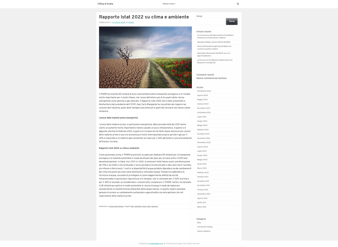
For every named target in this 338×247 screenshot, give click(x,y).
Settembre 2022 (204, 143)
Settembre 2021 (203, 194)
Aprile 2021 (201, 203)
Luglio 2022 (201, 151)
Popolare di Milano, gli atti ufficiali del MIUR (213, 42)
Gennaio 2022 (202, 177)
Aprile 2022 (201, 164)
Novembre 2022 (203, 138)
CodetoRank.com (156, 244)
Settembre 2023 (204, 113)
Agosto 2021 (202, 198)
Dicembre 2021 (203, 181)
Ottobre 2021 (202, 190)
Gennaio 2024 (202, 104)
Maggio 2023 (202, 125)
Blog (199, 223)
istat (148, 206)
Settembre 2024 (204, 91)
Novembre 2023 (203, 108)
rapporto (154, 206)
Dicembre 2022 (203, 134)
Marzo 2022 (202, 168)
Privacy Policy (169, 4)
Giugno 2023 (202, 121)
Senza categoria (203, 231)
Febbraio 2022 (203, 173)
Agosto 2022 (202, 147)
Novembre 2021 (203, 185)
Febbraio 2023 (202, 130)
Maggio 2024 (202, 100)
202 (132, 206)
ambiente (138, 206)
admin (131, 23)
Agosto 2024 (202, 95)
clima (144, 206)
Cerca (199, 16)
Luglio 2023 (201, 117)
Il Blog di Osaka (105, 4)
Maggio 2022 (202, 160)
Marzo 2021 (201, 207)
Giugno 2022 (202, 156)
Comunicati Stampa (116, 206)
